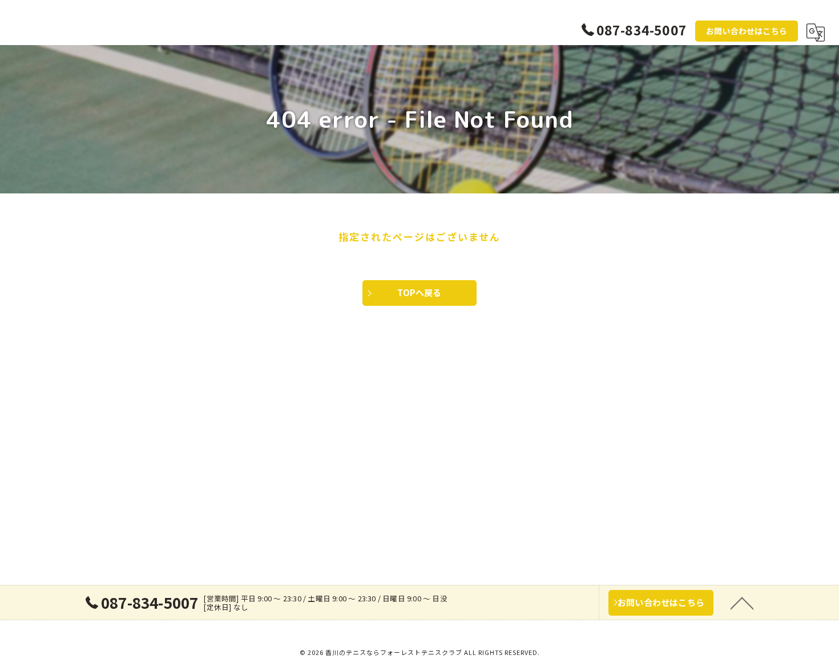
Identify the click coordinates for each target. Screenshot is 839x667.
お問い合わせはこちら (746, 31)
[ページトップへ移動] (742, 602)
